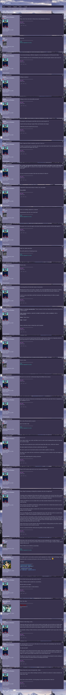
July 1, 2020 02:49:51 (7, 75)
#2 (62, 36)
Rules (20, 6)
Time (4, 38)
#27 (62, 599)
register (24, 8)
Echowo (4, 16)
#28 (62, 619)
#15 (62, 307)
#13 (62, 263)
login (20, 8)
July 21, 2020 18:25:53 (7, 555)
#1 (62, 14)
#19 (62, 397)
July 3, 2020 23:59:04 (7, 336)
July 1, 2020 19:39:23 (7, 246)
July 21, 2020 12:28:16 (7, 435)
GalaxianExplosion (7, 556)
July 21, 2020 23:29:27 (7, 619)
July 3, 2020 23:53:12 (7, 307)
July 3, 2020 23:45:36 (7, 285)
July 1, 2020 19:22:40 (7, 224)
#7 (62, 141)
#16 (62, 336)
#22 (62, 467)
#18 (62, 374)
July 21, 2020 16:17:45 (7, 489)
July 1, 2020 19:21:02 (7, 207)
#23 (62, 489)
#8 (62, 163)
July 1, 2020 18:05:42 (7, 185)
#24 (62, 538)
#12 (62, 246)
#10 (62, 207)
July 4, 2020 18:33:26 (7, 374)
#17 (62, 358)
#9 (62, 185)
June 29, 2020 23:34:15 (7, 36)
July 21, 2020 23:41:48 (7, 641)
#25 (62, 555)
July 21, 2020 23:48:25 (7, 668)
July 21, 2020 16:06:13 (7, 467)
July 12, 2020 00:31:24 (7, 397)
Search (9, 6)
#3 (62, 53)
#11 (62, 224)
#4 (62, 75)
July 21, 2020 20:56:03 (7, 599)
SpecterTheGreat (6, 601)
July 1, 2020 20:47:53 (7, 263)
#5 (62, 97)
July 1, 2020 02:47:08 (7, 53)
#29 (62, 641)
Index (4, 6)
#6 (62, 119)
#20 (62, 419)
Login (26, 6)
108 (8, 12)
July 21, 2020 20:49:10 (7, 577)
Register (15, 6)
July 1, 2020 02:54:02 (7, 97)
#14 (62, 285)
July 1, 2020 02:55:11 (7, 119)
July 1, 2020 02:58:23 (7, 141)
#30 (62, 668)
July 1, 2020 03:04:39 (7, 163)
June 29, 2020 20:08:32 (7, 14)
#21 (62, 435)
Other (7, 11)
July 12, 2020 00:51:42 (7, 419)
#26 (62, 577)
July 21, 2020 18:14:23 (7, 538)
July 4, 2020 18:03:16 (7, 358)
